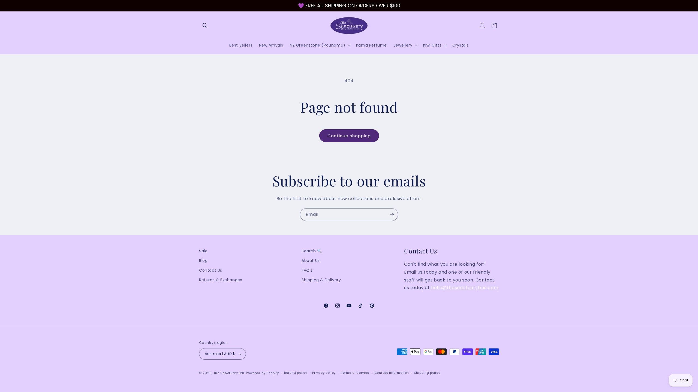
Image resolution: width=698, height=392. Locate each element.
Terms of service (355, 372)
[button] (205, 26)
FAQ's (307, 270)
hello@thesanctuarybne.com (464, 287)
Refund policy (295, 372)
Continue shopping (349, 136)
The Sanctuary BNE (229, 373)
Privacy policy (324, 372)
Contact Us (210, 270)
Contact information (391, 372)
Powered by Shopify (262, 373)
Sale (203, 251)
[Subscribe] (392, 214)
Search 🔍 (312, 251)
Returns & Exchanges (220, 280)
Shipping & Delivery (321, 280)
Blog (203, 260)
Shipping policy (427, 372)
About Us (311, 260)
